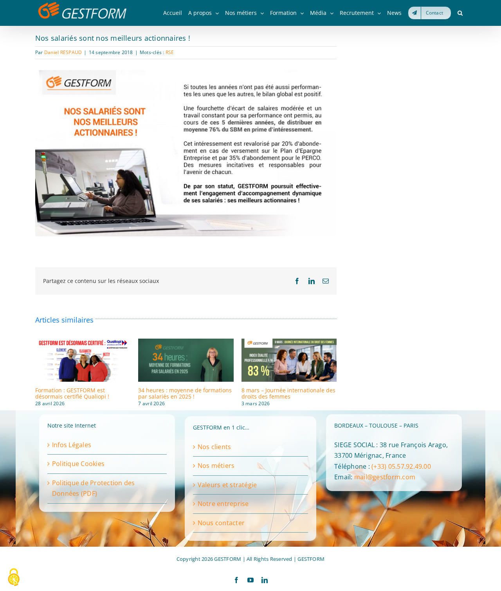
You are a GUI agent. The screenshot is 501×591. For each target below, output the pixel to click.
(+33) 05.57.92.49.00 (401, 466)
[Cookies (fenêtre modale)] (13, 577)
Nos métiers (216, 465)
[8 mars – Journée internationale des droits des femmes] (289, 343)
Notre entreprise (223, 503)
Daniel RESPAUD (63, 52)
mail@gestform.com (384, 477)
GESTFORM (310, 558)
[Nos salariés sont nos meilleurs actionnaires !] (186, 73)
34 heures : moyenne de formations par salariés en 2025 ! (185, 393)
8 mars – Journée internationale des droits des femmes (288, 393)
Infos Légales (71, 445)
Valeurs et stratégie (227, 484)
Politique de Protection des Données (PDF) (93, 488)
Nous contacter (221, 522)
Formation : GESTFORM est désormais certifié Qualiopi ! (72, 393)
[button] (460, 13)
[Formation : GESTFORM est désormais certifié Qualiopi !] (82, 343)
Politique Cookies (78, 463)
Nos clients (214, 446)
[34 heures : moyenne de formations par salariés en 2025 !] (185, 343)
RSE (170, 52)
